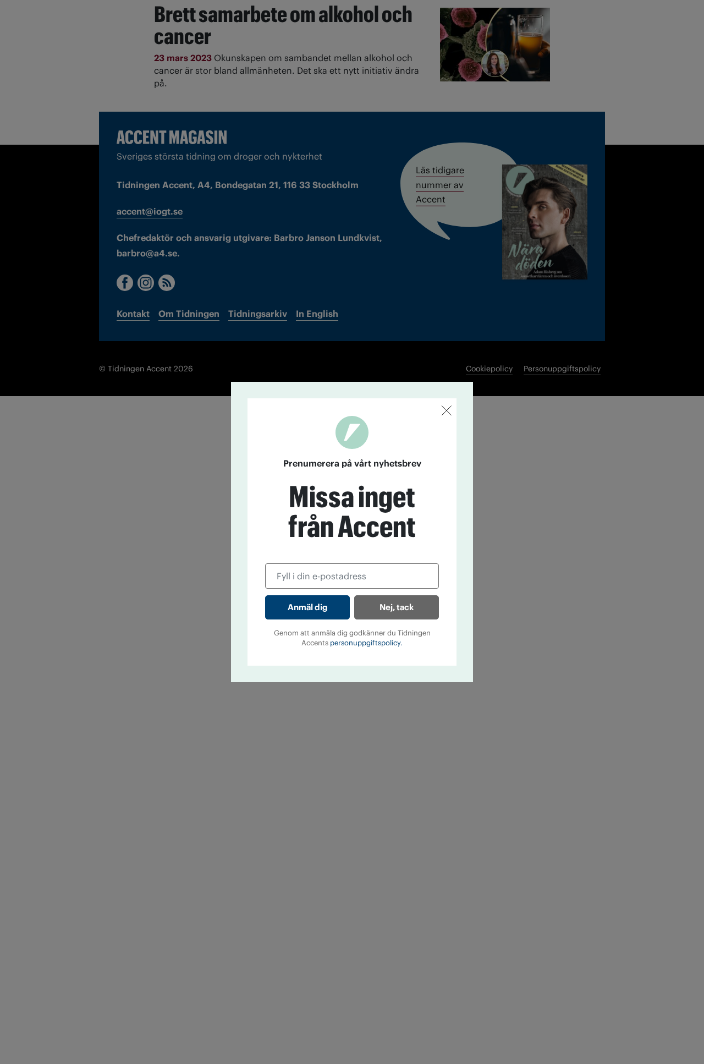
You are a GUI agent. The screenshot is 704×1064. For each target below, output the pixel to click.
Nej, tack (397, 607)
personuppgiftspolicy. (366, 643)
